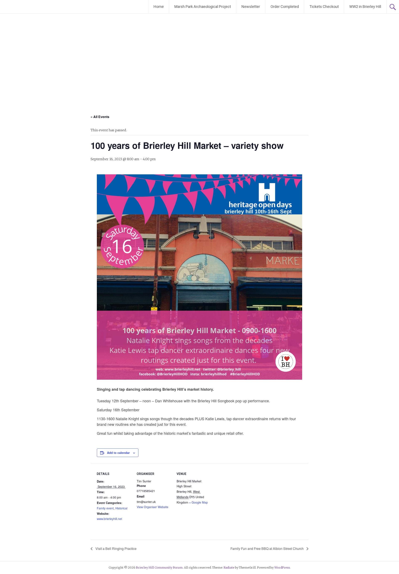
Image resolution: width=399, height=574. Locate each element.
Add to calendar (118, 453)
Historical (121, 508)
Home (159, 6)
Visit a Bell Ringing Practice (116, 548)
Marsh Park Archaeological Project (202, 6)
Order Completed (285, 6)
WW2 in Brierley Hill (365, 6)
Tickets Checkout (324, 6)
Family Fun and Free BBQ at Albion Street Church (267, 548)
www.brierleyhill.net (109, 519)
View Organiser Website (152, 507)
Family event (105, 508)
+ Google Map (198, 502)
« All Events (100, 116)
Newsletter (250, 6)
